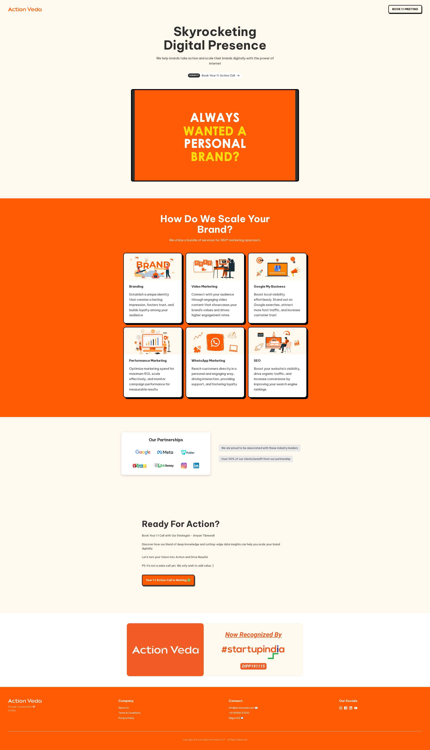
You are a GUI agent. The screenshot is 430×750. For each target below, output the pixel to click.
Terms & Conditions (129, 712)
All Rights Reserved (237, 739)
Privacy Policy (126, 718)
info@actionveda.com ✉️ (243, 707)
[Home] (25, 9)
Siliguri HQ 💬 (236, 718)
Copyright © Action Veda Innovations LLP (204, 739)
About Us (123, 707)
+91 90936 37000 (239, 712)
